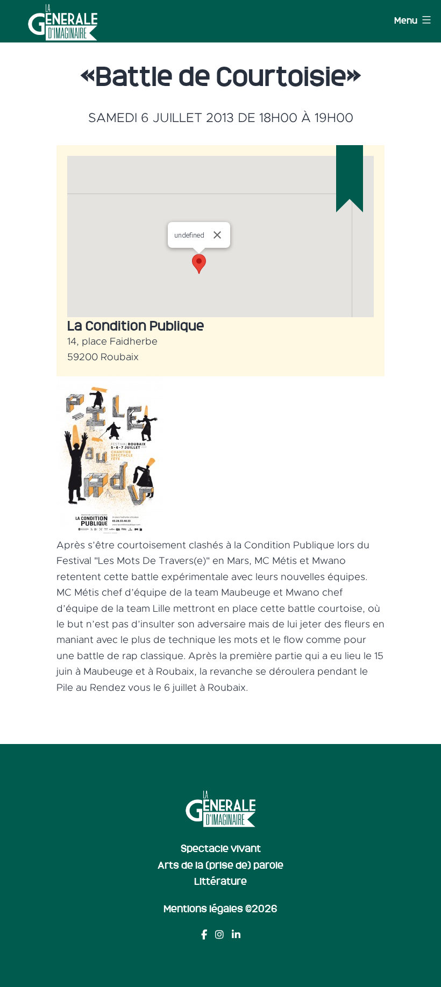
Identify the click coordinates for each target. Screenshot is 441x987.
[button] (199, 264)
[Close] (217, 235)
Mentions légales (203, 908)
